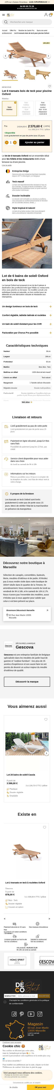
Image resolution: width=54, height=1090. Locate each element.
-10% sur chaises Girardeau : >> (27, 2)
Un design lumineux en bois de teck (20, 306)
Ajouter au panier (34, 142)
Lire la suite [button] (7, 165)
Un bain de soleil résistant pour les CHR (22, 324)
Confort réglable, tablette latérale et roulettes (24, 315)
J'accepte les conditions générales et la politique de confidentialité (29, 1002)
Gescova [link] (6, 87)
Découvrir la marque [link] (27, 681)
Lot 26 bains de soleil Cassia (21, 775)
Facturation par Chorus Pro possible (20, 333)
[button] (5, 56)
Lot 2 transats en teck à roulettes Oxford (25, 883)
